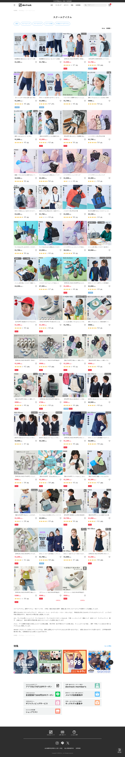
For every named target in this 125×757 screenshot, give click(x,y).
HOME (15, 10)
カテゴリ (66, 5)
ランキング (58, 5)
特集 (72, 5)
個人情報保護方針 (69, 748)
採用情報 (78, 748)
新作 (52, 5)
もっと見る (107, 646)
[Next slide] (110, 662)
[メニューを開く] (15, 5)
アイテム (21, 10)
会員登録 (78, 5)
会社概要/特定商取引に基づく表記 (53, 748)
